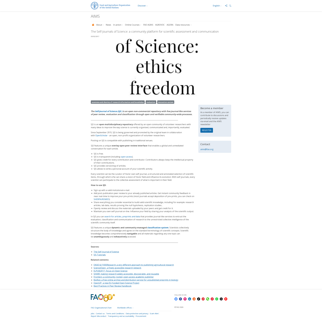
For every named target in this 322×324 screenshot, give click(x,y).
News (108, 24)
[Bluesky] (175, 298)
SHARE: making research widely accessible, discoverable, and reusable (126, 274)
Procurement (141, 316)
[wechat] (207, 298)
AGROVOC (160, 24)
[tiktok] (198, 298)
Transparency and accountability (121, 316)
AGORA (170, 24)
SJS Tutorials (100, 254)
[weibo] (212, 298)
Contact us (100, 313)
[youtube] (225, 298)
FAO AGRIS (148, 24)
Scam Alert (154, 313)
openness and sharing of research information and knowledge (118, 102)
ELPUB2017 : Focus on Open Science (110, 270)
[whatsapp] (216, 298)
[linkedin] (189, 298)
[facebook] (180, 298)
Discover (142, 5)
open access (126, 156)
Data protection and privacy (137, 313)
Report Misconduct (98, 316)
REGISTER (206, 130)
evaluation (150, 102)
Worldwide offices (124, 308)
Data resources (182, 24)
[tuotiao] (203, 298)
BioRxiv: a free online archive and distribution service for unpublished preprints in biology (136, 280)
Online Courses (132, 24)
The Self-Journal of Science (106, 251)
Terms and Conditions (115, 313)
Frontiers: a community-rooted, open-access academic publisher (124, 277)
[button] (229, 6)
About (99, 24)
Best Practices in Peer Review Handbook (112, 286)
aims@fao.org (206, 149)
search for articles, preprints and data (122, 216)
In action (117, 24)
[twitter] (221, 298)
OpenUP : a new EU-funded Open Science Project (116, 283)
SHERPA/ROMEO (101, 199)
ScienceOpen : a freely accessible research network (117, 267)
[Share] (225, 6)
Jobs (92, 313)
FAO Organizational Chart (101, 308)
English (216, 5)
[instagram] (185, 298)
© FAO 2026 (178, 307)
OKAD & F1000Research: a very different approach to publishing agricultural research (134, 264)
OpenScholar (101, 135)
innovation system (165, 102)
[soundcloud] (194, 298)
